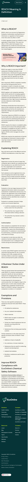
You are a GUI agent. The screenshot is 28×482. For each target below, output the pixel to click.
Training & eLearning (6, 416)
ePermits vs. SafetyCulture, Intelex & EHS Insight (20, 418)
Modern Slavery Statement (7, 467)
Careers (17, 434)
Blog (2, 430)
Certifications (4, 463)
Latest (3, 428)
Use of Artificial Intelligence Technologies (11, 465)
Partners (17, 430)
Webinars (3, 439)
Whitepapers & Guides (6, 432)
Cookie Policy (4, 458)
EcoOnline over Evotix (20, 421)
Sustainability (4, 414)
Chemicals (3, 412)
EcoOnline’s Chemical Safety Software (11, 375)
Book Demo (19, 2)
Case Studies (4, 437)
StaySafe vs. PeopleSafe (20, 412)
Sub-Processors (5, 460)
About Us (17, 428)
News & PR (17, 432)
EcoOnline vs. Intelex (20, 410)
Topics (3, 434)
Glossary (3, 441)
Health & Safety (5, 410)
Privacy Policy (4, 456)
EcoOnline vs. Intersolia (20, 414)
